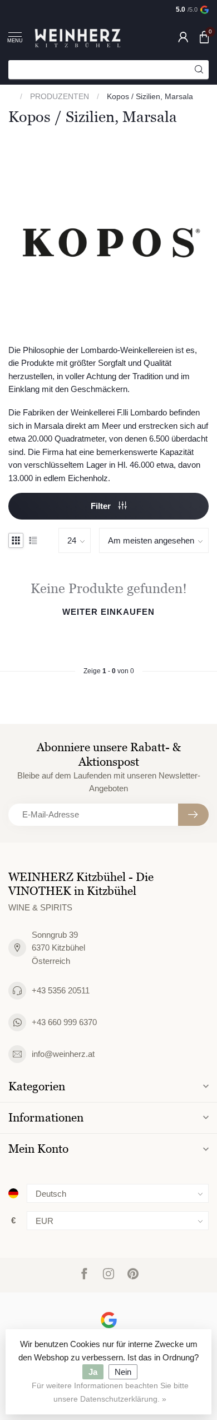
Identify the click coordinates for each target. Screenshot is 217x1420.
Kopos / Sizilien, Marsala (150, 96)
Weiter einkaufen (108, 611)
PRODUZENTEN (59, 96)
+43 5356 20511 (61, 990)
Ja (92, 1372)
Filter (102, 506)
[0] (204, 37)
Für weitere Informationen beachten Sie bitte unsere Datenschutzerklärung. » (110, 1392)
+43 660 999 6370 (64, 1022)
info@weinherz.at (63, 1054)
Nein (123, 1372)
